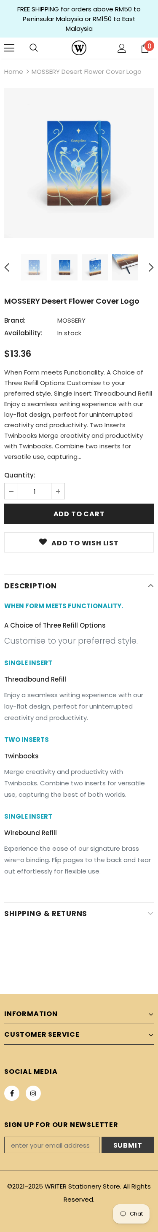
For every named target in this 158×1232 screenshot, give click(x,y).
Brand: (15, 320)
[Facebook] (11, 1093)
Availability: (23, 333)
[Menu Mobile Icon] (9, 48)
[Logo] (79, 47)
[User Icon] (122, 48)
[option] (79, 163)
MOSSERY (71, 320)
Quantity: (19, 475)
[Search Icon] (33, 48)
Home (13, 71)
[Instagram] (33, 1093)
